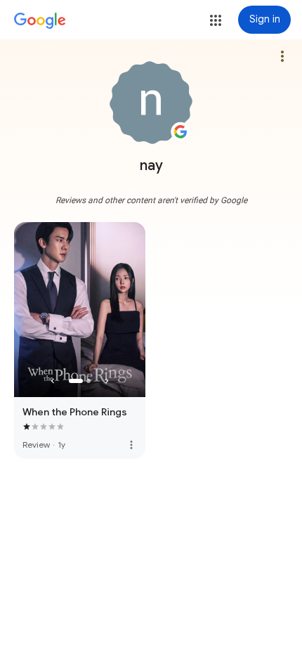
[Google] (40, 21)
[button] (216, 20)
